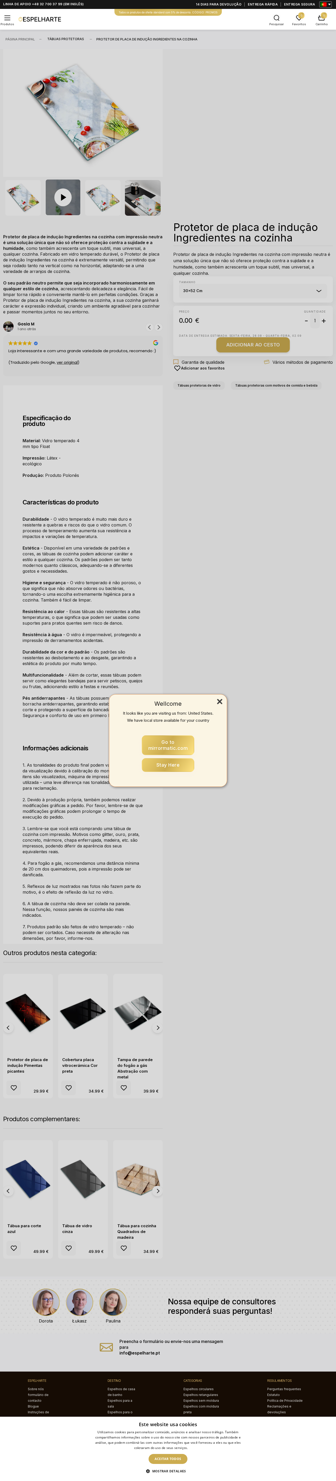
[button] (168, 1471)
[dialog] (168, 1449)
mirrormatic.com (168, 745)
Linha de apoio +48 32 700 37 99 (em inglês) (43, 4)
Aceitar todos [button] (168, 1459)
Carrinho (322, 24)
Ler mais (195, 1448)
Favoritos (299, 24)
